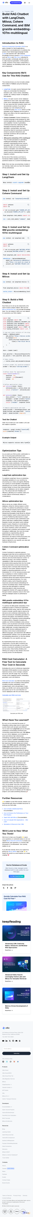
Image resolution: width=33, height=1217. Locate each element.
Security (25, 1195)
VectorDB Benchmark (8, 1112)
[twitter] (3, 888)
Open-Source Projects (8, 1109)
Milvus (9, 57)
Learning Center (6, 1132)
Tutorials (7, 11)
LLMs (4, 53)
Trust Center (5, 1158)
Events (4, 1177)
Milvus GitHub (12, 851)
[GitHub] (13, 1041)
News (3, 1171)
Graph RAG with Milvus (10, 817)
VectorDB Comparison (8, 1137)
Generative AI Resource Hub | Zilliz (14, 824)
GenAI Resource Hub (7, 1135)
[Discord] (16, 1041)
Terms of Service (7, 1195)
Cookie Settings (6, 1198)
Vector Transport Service (9, 1099)
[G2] (20, 1041)
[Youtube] (3, 1041)
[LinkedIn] (6, 1041)
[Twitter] (10, 1041)
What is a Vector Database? (10, 1155)
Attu (3, 1093)
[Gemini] (18, 1062)
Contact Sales (6, 1180)
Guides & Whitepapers (8, 1140)
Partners (4, 1174)
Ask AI (27, 1213)
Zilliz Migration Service (8, 1079)
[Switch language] (24, 2)
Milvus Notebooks (7, 1121)
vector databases (25, 55)
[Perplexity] (7, 1062)
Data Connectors (7, 1146)
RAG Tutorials (6, 1118)
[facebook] (7, 888)
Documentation (6, 1107)
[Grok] (10, 1062)
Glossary (4, 1149)
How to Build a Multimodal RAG (13, 809)
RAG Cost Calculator (8, 681)
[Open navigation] (29, 2)
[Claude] (14, 1062)
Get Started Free (16, 2)
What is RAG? (6, 1152)
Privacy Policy (17, 1195)
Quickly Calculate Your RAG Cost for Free (15, 897)
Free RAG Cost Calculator (9, 1115)
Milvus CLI (5, 1096)
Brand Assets (6, 1183)
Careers (4, 1168)
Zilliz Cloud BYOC (7, 1073)
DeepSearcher (6, 1084)
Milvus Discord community (14, 841)
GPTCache (5, 1090)
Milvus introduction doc (9, 309)
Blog (3, 1129)
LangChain (7, 89)
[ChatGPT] (3, 1062)
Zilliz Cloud (17, 57)
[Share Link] (15, 888)
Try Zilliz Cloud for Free (16, 876)
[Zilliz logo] (5, 2)
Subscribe (16, 1053)
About (4, 1165)
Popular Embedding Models (9, 1143)
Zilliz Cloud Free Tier (7, 1076)
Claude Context (6, 1087)
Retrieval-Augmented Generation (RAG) (13, 46)
